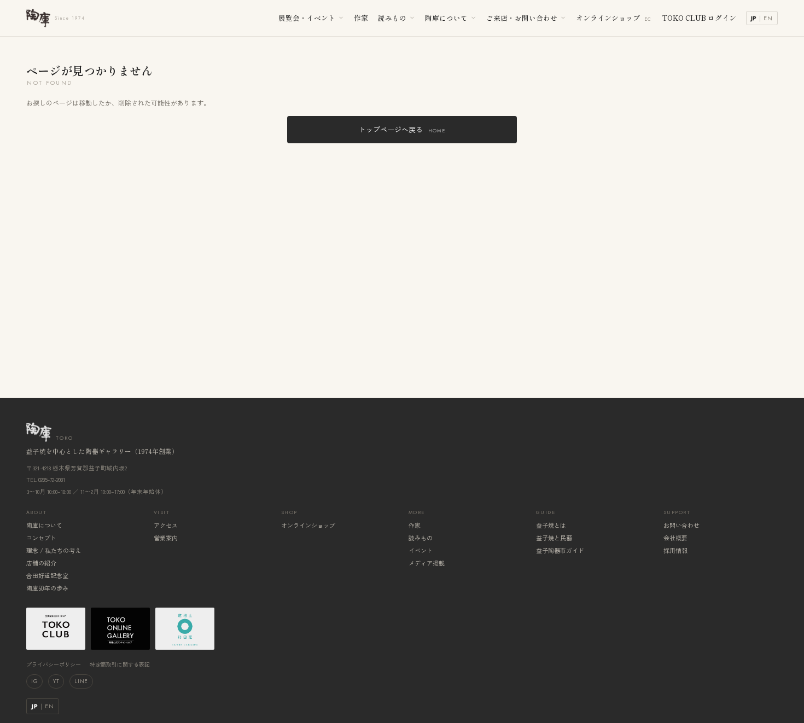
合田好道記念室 (47, 575)
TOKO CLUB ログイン (699, 18)
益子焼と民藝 (554, 537)
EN (768, 18)
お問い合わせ (681, 525)
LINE (81, 681)
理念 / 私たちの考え (53, 550)
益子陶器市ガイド (560, 550)
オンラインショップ (614, 18)
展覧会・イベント (306, 18)
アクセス (166, 525)
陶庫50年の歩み (47, 588)
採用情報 (675, 550)
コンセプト (41, 537)
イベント (421, 550)
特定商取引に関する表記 (120, 664)
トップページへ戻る (402, 129)
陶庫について (446, 18)
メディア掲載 (427, 562)
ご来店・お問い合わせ (521, 18)
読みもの (392, 18)
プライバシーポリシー (53, 664)
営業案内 (166, 537)
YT (56, 681)
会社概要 (675, 537)
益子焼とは (551, 525)
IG (34, 681)
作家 (361, 18)
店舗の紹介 (41, 562)
